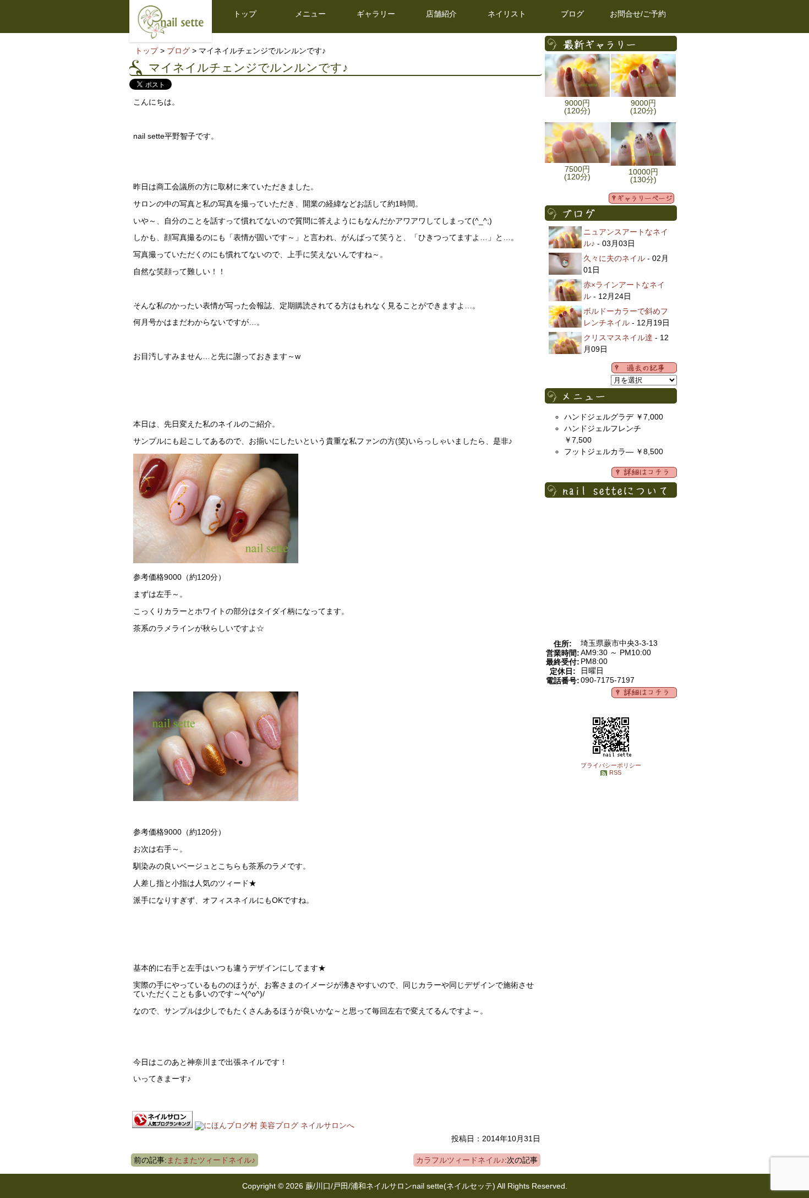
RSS (615, 772)
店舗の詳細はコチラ (644, 692)
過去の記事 (644, 367)
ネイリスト (507, 13)
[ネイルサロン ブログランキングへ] (162, 1125)
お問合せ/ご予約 (638, 13)
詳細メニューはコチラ (644, 472)
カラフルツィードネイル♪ (460, 1160)
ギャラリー (376, 13)
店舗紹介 (441, 13)
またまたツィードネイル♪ (211, 1160)
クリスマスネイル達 (618, 337)
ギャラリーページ (641, 198)
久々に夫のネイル (614, 258)
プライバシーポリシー (611, 765)
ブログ (572, 13)
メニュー (310, 13)
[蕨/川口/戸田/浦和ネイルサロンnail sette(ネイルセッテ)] (170, 35)
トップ (244, 13)
